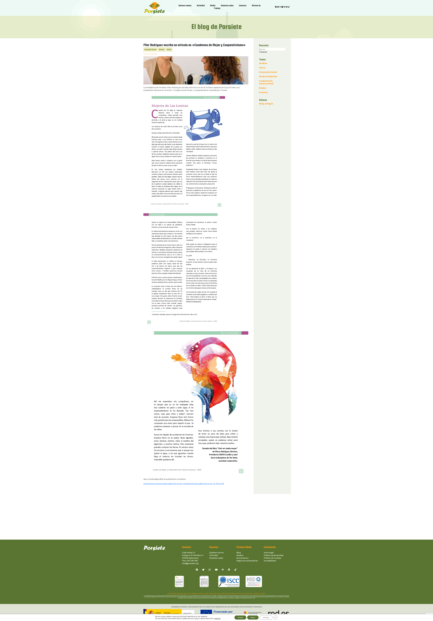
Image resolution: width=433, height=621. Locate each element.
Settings (266, 617)
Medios (263, 63)
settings (217, 619)
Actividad (213, 555)
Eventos (161, 49)
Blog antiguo (266, 103)
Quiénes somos (216, 553)
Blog (238, 553)
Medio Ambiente (268, 76)
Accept (240, 617)
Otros (262, 68)
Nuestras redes (216, 558)
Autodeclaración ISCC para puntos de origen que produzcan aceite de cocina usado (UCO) (217, 594)
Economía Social (150, 49)
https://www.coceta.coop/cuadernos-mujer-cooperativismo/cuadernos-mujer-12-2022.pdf (183, 484)
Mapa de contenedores (247, 561)
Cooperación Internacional (266, 82)
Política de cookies (272, 558)
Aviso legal (269, 553)
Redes (169, 49)
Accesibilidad (270, 561)
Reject (253, 617)
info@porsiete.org (190, 563)
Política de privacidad (273, 555)
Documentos (242, 558)
